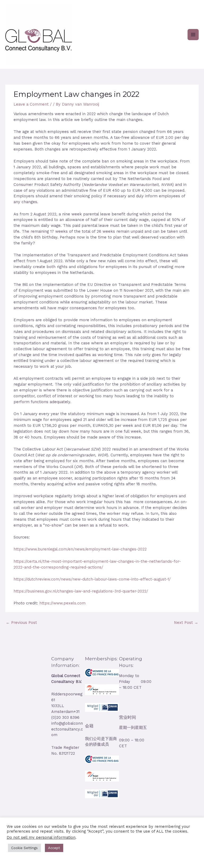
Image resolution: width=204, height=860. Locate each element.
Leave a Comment (31, 104)
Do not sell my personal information (41, 837)
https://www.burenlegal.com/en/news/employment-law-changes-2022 (80, 549)
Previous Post (21, 622)
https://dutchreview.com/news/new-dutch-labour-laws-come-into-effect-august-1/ (92, 579)
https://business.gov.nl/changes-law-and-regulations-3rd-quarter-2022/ (81, 591)
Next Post (186, 622)
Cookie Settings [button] (24, 848)
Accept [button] (54, 848)
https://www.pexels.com (62, 603)
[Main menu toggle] (193, 34)
